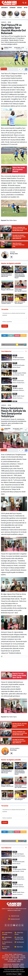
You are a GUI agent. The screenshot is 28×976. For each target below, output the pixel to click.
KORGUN (21, 966)
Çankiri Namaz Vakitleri (7, 938)
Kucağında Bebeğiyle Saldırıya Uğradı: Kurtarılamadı (19, 389)
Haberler (3, 22)
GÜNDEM (12, 7)
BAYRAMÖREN (15, 964)
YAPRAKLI (22, 967)
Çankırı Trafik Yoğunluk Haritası (19, 938)
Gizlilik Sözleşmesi (17, 954)
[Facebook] (5, 925)
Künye (6, 954)
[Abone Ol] (26, 69)
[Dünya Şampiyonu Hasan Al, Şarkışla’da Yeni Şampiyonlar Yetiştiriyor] (14, 440)
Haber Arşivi (20, 946)
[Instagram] (11, 925)
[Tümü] (26, 351)
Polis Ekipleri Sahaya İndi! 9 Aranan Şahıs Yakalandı (19, 359)
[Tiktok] (17, 925)
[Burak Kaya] (5, 751)
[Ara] (23, 2)
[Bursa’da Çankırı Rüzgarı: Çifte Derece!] (7, 284)
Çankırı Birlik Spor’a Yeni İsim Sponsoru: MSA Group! (6, 275)
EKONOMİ (12, 956)
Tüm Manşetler (20, 942)
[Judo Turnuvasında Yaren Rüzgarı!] (21, 297)
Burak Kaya (13, 750)
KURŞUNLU (5, 967)
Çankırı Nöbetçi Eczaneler (7, 933)
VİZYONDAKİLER (12, 961)
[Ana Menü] (25, 2)
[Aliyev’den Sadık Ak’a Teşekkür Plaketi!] (7, 297)
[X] (8, 925)
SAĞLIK (6, 959)
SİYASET (19, 7)
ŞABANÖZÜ (16, 967)
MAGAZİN (22, 957)
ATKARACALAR (7, 964)
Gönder (4, 326)
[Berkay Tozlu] (5, 254)
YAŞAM (18, 961)
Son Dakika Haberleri (6, 947)
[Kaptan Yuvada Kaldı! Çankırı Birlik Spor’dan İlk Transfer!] (21, 284)
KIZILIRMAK (15, 966)
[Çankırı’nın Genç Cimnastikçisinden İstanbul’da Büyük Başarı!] (21, 269)
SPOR (25, 7)
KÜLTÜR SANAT (15, 957)
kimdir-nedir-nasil (6, 957)
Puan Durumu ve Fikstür (7, 943)
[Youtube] (14, 925)
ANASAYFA (4, 7)
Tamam (19, 974)
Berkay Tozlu (14, 253)
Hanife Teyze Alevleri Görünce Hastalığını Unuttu (18, 397)
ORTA (10, 967)
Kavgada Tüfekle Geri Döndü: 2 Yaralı (19, 374)
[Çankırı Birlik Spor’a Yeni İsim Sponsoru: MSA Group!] (7, 269)
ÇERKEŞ (22, 964)
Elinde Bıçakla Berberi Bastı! (18, 366)
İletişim (10, 954)
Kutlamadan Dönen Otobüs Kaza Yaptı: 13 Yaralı (18, 382)
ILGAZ (10, 966)
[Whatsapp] (19, 925)
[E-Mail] (11, 257)
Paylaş (4, 68)
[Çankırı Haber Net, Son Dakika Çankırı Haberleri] (9, 2)
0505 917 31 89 (15, 916)
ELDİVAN (6, 966)
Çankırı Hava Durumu (19, 933)
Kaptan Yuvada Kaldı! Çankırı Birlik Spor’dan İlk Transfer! (21, 290)
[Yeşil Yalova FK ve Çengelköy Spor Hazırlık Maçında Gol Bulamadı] (14, 59)
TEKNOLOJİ (20, 959)
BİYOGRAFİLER (5, 956)
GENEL (14, 355)
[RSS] (22, 925)
